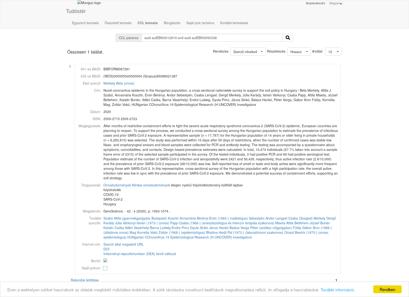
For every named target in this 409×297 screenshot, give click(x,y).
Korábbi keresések (234, 22)
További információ (337, 289)
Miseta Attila (284, 222)
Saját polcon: (91, 268)
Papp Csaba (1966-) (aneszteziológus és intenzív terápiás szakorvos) (222, 222)
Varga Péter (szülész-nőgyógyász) (266, 227)
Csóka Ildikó (124, 227)
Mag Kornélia (139, 232)
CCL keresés (148, 22)
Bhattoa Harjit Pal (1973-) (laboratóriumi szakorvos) (244, 232)
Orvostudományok (117, 185)
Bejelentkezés (315, 3)
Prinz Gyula (190, 227)
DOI (106, 249)
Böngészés (172, 22)
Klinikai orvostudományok (151, 185)
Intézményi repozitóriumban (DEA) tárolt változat (139, 253)
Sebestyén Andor (262, 218)
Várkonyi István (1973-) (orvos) (146, 222)
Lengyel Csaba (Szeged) (294, 218)
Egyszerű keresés (85, 22)
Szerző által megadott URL (123, 244)
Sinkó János (209, 227)
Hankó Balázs (229, 227)
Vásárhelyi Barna (146, 227)
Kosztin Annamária (182, 218)
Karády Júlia (112, 222)
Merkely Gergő (325, 218)
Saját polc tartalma (200, 22)
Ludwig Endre (170, 227)
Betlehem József (306, 222)
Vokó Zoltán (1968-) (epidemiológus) (177, 232)
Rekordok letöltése (85, 280)
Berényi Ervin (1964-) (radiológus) (222, 218)
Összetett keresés (118, 22)
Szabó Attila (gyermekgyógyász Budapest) (135, 218)
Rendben (387, 289)
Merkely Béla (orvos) (118, 83)
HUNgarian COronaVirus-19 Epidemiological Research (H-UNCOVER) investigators (189, 237)
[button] (333, 52)
